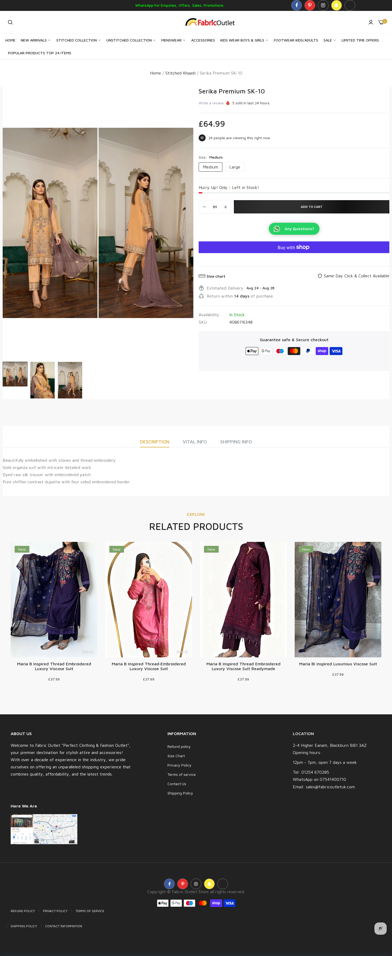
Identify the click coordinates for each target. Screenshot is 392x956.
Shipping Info (236, 441)
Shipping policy (24, 926)
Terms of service (181, 774)
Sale (328, 40)
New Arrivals (34, 40)
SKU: (203, 322)
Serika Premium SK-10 (232, 91)
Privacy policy (55, 911)
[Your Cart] (381, 22)
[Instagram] (323, 5)
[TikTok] (350, 5)
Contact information (63, 926)
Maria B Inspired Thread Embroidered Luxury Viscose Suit (54, 666)
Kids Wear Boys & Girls (242, 40)
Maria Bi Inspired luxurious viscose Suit (338, 663)
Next (188, 222)
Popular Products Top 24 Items (39, 53)
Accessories (203, 40)
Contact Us (176, 783)
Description (154, 441)
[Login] (371, 22)
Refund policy (179, 746)
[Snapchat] (336, 5)
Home (10, 40)
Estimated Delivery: (226, 288)
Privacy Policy (179, 765)
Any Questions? (299, 228)
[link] (377, 917)
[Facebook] (296, 5)
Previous (8, 222)
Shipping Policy (180, 793)
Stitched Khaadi (180, 73)
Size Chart (176, 755)
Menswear (172, 40)
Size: (211, 157)
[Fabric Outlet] (212, 22)
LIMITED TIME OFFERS (360, 40)
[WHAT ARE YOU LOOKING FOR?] (10, 22)
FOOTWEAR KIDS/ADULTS (296, 40)
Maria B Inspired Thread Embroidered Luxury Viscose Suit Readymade (243, 666)
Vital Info (195, 441)
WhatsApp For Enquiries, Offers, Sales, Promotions (179, 5)
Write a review (211, 103)
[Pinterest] (310, 5)
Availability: (210, 314)
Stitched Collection (77, 40)
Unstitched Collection (129, 40)
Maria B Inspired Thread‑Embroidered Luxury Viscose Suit (149, 666)
